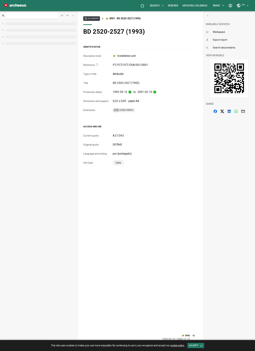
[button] (156, 5)
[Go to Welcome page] (142, 5)
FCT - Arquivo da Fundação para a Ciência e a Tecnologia (137, 18)
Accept (193, 345)
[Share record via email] (243, 111)
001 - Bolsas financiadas (152, 23)
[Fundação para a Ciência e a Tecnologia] (15, 6)
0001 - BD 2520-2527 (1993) (102, 28)
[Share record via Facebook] (215, 111)
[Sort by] (62, 15)
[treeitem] (45, 47)
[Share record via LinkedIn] (229, 111)
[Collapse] (73, 15)
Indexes (173, 5)
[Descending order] (67, 15)
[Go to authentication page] (230, 5)
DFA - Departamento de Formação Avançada (108, 23)
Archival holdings (194, 5)
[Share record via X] (222, 111)
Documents (92, 18)
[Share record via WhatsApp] (236, 111)
